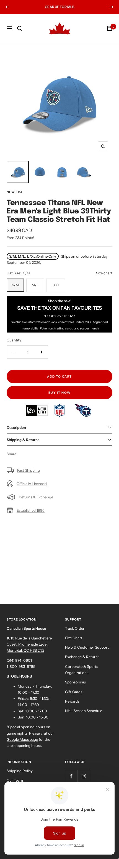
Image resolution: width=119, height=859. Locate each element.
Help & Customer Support (87, 647)
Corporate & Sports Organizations (81, 669)
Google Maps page (22, 739)
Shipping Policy (20, 771)
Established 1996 (31, 510)
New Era (15, 192)
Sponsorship (75, 682)
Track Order (74, 628)
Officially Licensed (32, 483)
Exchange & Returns (82, 656)
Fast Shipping (28, 470)
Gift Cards (73, 692)
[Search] (19, 28)
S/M (15, 285)
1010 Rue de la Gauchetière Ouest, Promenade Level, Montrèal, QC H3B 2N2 (29, 644)
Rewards (72, 701)
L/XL (55, 285)
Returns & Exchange (36, 497)
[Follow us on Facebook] (71, 776)
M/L (35, 285)
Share (11, 454)
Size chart (104, 273)
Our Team (15, 780)
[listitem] (36, 407)
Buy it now (59, 393)
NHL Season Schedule (83, 710)
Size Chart (73, 638)
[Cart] (109, 28)
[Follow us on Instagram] (83, 776)
